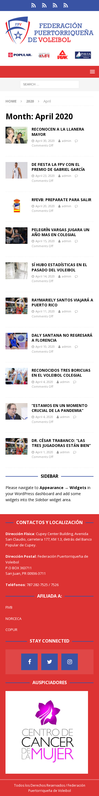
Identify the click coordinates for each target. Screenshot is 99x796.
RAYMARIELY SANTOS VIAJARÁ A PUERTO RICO (62, 302)
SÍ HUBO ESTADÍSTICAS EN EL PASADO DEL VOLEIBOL (59, 267)
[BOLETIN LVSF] (55, 5)
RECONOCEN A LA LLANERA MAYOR (58, 131)
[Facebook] (29, 662)
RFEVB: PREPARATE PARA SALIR (61, 199)
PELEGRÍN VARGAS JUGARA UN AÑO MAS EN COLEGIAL (60, 232)
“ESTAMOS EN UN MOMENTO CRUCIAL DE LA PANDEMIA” (59, 408)
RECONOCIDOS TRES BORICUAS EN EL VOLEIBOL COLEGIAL (61, 373)
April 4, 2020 (44, 382)
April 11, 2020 (45, 311)
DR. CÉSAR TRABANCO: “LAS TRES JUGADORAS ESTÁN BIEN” (61, 443)
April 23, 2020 (45, 176)
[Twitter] (49, 662)
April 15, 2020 (45, 241)
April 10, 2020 (45, 346)
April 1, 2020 (44, 452)
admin (66, 141)
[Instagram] (69, 662)
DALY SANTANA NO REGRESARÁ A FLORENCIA (62, 338)
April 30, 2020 (45, 141)
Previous (12, 731)
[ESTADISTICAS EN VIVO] (65, 5)
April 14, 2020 (45, 276)
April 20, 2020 (45, 206)
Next (81, 731)
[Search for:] (49, 84)
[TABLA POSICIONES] (44, 5)
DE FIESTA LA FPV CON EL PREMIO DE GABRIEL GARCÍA (58, 167)
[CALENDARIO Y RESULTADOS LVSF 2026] (33, 5)
